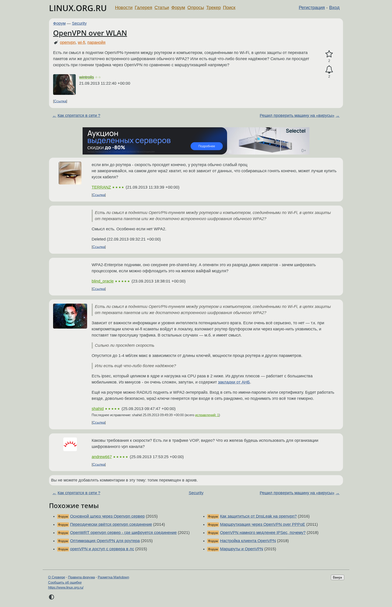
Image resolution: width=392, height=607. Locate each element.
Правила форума (81, 577)
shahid (98, 408)
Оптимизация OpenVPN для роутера (105, 540)
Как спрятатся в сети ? (79, 115)
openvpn (68, 42)
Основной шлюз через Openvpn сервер (107, 516)
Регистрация (312, 7)
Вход (334, 7)
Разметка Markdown (113, 577)
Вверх (337, 577)
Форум (178, 7)
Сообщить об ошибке (65, 582)
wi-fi (81, 42)
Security (79, 23)
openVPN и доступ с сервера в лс (102, 549)
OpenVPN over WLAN (90, 33)
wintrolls (86, 77)
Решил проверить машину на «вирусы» (297, 115)
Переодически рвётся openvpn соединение (111, 524)
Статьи (161, 7)
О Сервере (56, 577)
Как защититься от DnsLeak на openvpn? (258, 516)
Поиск (229, 7)
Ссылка (60, 101)
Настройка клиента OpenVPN (248, 540)
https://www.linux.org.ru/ (65, 587)
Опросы (195, 7)
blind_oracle (103, 281)
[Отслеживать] (329, 69)
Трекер (213, 7)
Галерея (143, 7)
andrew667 (102, 457)
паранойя (96, 42)
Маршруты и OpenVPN (241, 549)
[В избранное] (329, 54)
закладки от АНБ (234, 382)
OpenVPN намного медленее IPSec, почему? (263, 532)
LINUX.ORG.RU (78, 8)
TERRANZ (101, 187)
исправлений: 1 (207, 415)
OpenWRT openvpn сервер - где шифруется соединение (123, 532)
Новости (123, 7)
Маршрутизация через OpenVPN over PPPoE (262, 524)
